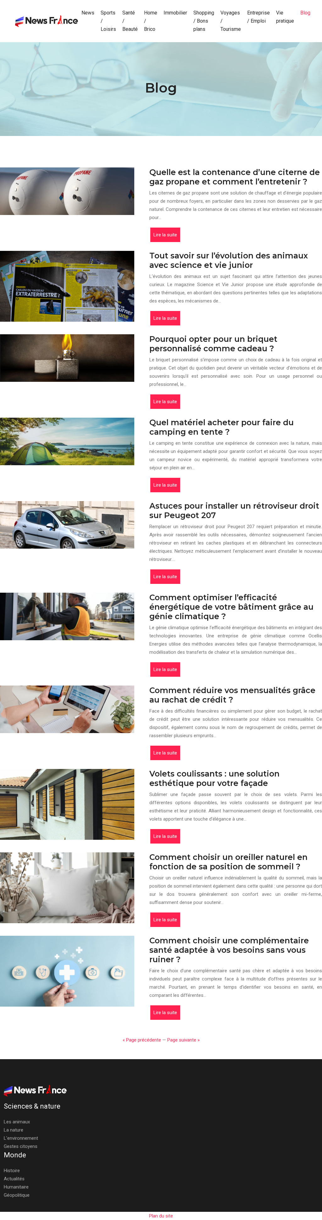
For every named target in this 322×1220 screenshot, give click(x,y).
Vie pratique (285, 17)
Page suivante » (183, 1040)
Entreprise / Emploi (258, 17)
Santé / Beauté (130, 21)
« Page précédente (142, 1040)
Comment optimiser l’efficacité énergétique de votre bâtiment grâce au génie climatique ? (231, 607)
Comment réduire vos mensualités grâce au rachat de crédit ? (232, 695)
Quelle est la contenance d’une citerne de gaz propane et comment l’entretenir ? (234, 176)
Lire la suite (165, 235)
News (87, 13)
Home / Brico (150, 21)
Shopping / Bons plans (203, 21)
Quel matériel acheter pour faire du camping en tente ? (221, 427)
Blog (305, 13)
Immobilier (175, 13)
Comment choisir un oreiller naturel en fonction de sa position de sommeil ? (228, 861)
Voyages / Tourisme (230, 21)
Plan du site (161, 1216)
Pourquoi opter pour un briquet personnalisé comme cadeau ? (213, 343)
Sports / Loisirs (108, 21)
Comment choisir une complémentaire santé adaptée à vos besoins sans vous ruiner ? (229, 950)
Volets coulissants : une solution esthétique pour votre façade (214, 778)
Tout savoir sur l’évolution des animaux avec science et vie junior (228, 260)
